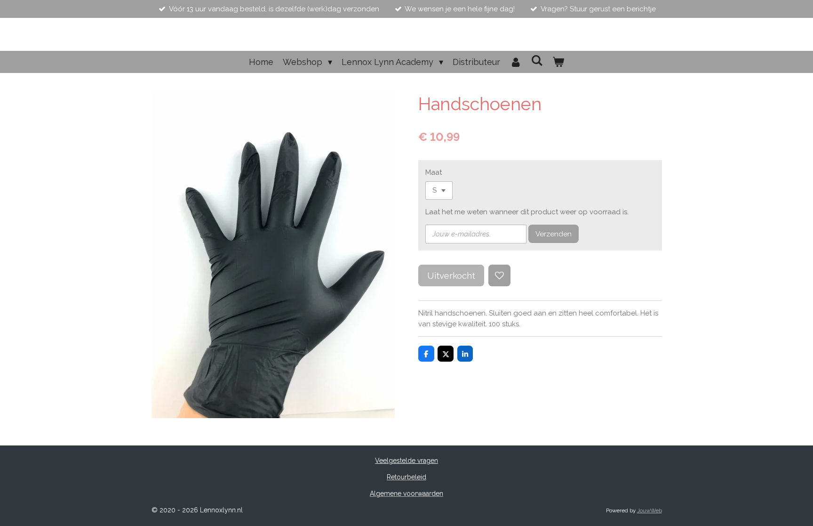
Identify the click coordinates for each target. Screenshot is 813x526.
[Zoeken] (537, 60)
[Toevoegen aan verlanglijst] (499, 276)
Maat (433, 172)
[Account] (515, 62)
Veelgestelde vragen (406, 460)
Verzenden (553, 234)
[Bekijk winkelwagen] (558, 62)
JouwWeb (649, 510)
